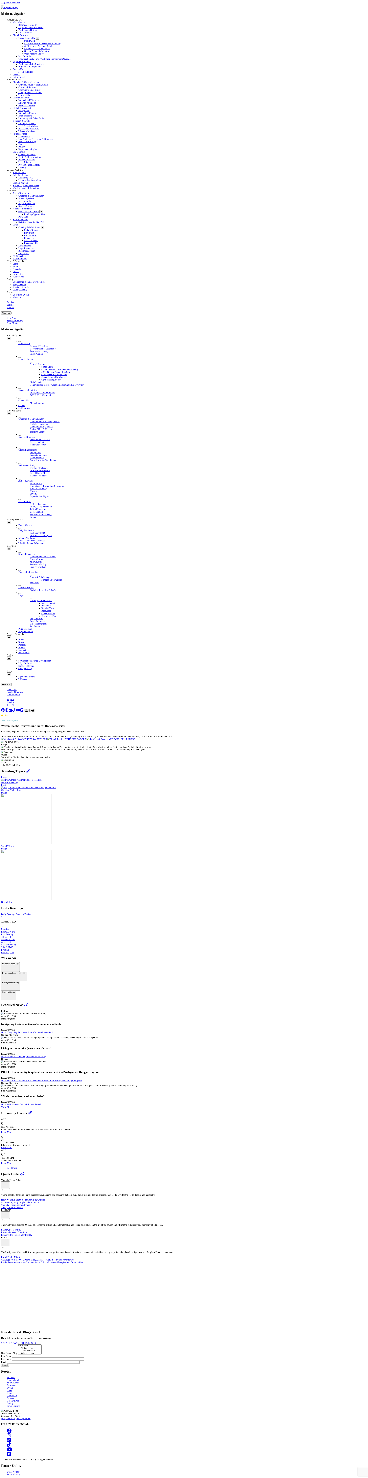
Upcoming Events (21, 295)
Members (11, 1377)
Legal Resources (25, 248)
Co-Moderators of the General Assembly (42, 43)
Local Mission (24, 162)
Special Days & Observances (26, 185)
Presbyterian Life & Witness (31, 64)
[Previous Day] (2, 917)
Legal (15, 224)
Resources (28, 238)
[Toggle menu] (2, 5)
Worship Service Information (26, 188)
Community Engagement (29, 90)
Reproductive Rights (27, 149)
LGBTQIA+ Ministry (28, 126)
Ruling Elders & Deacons (30, 92)
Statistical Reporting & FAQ (31, 222)
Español (10, 305)
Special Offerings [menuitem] (15, 320)
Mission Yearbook (21, 183)
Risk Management (26, 251)
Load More (12, 1168)
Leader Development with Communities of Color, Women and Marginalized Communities (42, 1262)
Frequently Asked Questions (14, 1232)
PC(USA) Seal (19, 256)
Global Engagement (22, 108)
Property (22, 167)
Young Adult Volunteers (12, 1207)
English (10, 302)
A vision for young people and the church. (20, 1202)
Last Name (6, 1359)
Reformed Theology (27, 25)
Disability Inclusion (27, 123)
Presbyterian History (27, 30)
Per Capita (23, 217)
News (15, 266)
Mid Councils (24, 56)
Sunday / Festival (23, 914)
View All (5, 1107)
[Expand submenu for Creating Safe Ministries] (42, 227)
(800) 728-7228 (8, 1418)
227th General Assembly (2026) (38, 46)
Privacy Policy (13, 1474)
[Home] (9, 7)
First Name (6, 1356)
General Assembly (26, 38)
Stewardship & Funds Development (29, 282)
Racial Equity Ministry (28, 128)
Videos (16, 271)
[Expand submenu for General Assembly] (37, 38)
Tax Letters (23, 253)
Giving (10, 1403)
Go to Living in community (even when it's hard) (23, 1056)
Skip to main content (10, 2)
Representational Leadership (31, 27)
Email (3, 1362)
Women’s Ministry (26, 131)
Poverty (21, 146)
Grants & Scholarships (28, 211)
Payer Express (13, 1406)
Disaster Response (21, 97)
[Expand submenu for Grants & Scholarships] (41, 211)
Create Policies (31, 240)
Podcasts (17, 269)
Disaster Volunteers (27, 103)
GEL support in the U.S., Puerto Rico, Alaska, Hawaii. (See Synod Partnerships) (37, 1259)
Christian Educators (27, 87)
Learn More (6, 1132)
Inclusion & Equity (21, 121)
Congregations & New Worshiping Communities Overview (45, 59)
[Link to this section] (28, 771)
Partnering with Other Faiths (31, 118)
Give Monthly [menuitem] (13, 323)
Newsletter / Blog (9, 1353)
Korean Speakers (26, 198)
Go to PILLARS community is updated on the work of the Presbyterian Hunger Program (41, 1080)
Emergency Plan (31, 243)
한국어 (10, 307)
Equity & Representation (29, 157)
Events (10, 1388)
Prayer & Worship (26, 203)
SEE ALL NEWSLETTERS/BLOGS (18, 1343)
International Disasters (28, 100)
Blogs (15, 264)
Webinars (17, 297)
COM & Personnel (27, 154)
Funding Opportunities (34, 214)
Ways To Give (19, 284)
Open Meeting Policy (34, 54)
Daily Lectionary (20, 175)
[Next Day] (2, 926)
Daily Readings (8, 914)
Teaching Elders (25, 95)
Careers (16, 74)
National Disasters (26, 105)
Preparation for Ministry (29, 165)
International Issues (27, 113)
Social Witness (25, 32)
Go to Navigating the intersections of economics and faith (27, 1032)
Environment (24, 136)
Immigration (23, 110)
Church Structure (20, 35)
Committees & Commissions (37, 48)
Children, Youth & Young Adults (33, 84)
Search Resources (21, 193)
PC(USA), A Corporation (30, 66)
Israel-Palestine (25, 115)
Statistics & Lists (20, 219)
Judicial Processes (26, 159)
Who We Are (19, 22)
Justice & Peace (20, 134)
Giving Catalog (20, 289)
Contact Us (18, 69)
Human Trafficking (27, 141)
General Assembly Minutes (36, 51)
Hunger (21, 144)
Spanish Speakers (26, 206)
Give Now (6, 313)
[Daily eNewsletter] (29, 1350)
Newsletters (18, 274)
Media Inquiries (25, 72)
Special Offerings (20, 287)
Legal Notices (24, 245)
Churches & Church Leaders (26, 82)
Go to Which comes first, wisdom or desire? (21, 1104)
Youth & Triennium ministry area (16, 1205)
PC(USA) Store (20, 258)
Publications (18, 276)
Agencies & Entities (22, 61)
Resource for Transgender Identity (16, 1235)
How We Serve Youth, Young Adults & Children (23, 1200)
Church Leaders (14, 1380)
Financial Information (22, 208)
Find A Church (19, 172)
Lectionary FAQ (25, 177)
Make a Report (31, 230)
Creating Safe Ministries (29, 227)
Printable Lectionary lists (29, 180)
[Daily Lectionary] (29, 1353)
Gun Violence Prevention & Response (35, 139)
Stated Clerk (29, 41)
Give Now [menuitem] (12, 318)
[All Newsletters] (29, 1348)
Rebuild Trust (30, 235)
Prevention (29, 233)
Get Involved (19, 77)
